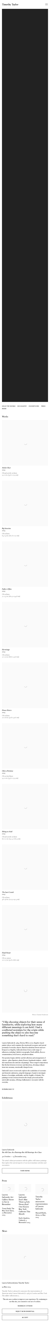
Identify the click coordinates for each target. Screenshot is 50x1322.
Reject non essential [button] (25, 1311)
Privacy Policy (35, 676)
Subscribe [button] (25, 667)
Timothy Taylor (10, 5)
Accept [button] (25, 1317)
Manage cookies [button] (25, 1306)
